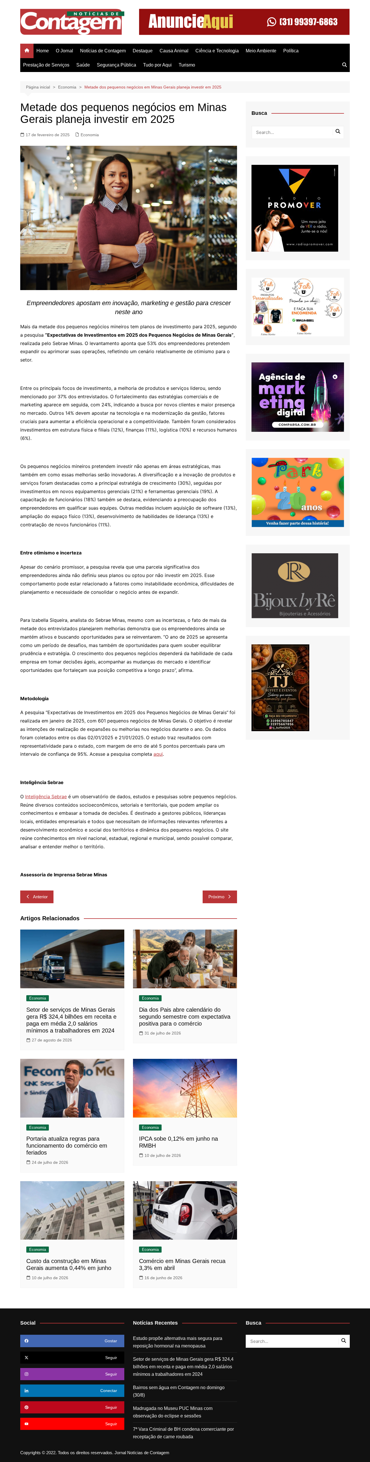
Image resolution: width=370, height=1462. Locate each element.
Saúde (83, 64)
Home (42, 50)
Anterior (40, 896)
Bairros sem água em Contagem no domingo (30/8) (179, 1391)
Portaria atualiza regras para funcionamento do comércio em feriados (66, 1145)
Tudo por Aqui (157, 64)
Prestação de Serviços (46, 64)
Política (291, 50)
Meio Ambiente (261, 50)
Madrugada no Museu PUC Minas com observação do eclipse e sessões (172, 1412)
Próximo (216, 896)
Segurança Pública (116, 64)
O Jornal (64, 50)
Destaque (143, 50)
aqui (158, 754)
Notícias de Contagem (103, 50)
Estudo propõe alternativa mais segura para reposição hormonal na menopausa (177, 1342)
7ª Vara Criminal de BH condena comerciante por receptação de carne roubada (183, 1433)
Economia (90, 134)
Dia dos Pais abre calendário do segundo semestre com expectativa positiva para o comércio (184, 1016)
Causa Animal (174, 50)
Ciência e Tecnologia (217, 50)
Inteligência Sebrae (46, 796)
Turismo (187, 64)
